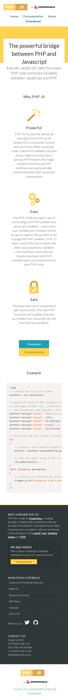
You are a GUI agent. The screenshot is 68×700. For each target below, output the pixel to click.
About (52, 16)
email (37, 533)
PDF (23, 536)
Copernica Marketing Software (26, 582)
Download (33, 21)
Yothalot (14, 607)
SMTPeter (14, 601)
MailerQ (13, 588)
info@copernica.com (19, 654)
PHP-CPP (14, 614)
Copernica (35, 518)
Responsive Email (19, 595)
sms (44, 533)
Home (14, 16)
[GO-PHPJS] (34, 673)
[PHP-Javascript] (15, 7)
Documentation (33, 16)
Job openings (24, 561)
